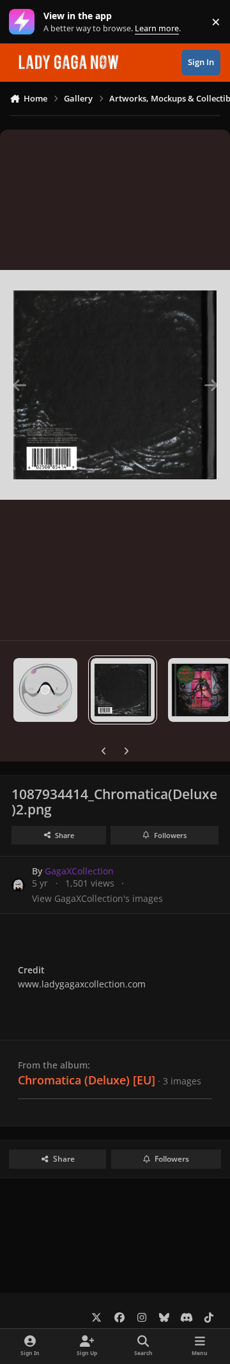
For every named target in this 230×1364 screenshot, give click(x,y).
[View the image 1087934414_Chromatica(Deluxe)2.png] (123, 690)
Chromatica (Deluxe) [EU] (86, 1080)
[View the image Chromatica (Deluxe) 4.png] (45, 690)
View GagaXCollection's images (97, 898)
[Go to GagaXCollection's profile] (18, 885)
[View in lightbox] (115, 385)
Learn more (24, 22)
